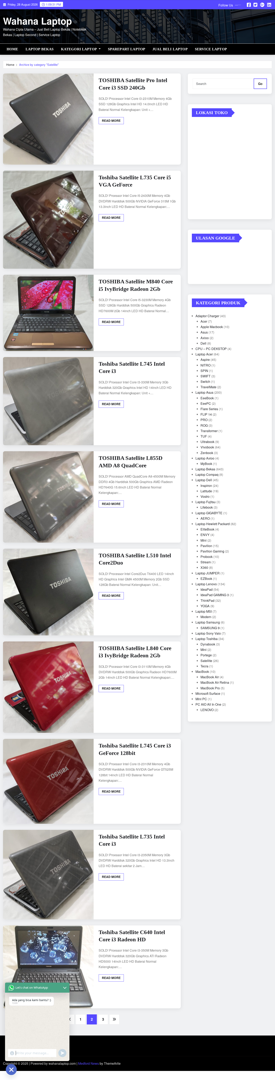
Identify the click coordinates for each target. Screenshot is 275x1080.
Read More (111, 120)
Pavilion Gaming (212, 551)
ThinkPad (207, 600)
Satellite (206, 660)
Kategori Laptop (79, 49)
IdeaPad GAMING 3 (215, 595)
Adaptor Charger (207, 316)
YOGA (205, 606)
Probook (207, 556)
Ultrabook (207, 441)
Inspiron (206, 485)
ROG (204, 425)
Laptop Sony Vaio (208, 633)
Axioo (205, 338)
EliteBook (207, 529)
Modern (206, 616)
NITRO (206, 365)
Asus (204, 332)
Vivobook (207, 447)
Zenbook (207, 452)
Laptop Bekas (40, 49)
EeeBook (207, 398)
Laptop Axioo (204, 458)
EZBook (206, 578)
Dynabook (208, 644)
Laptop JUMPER (207, 573)
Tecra (204, 666)
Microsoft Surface (207, 693)
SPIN (204, 370)
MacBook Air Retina (215, 682)
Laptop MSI (203, 611)
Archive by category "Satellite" (39, 64)
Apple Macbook (212, 326)
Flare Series (209, 409)
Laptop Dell (203, 480)
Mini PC (201, 699)
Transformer (209, 430)
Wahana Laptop (37, 20)
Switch (205, 381)
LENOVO (207, 709)
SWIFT (206, 376)
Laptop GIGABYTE (208, 513)
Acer (204, 321)
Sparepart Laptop (126, 49)
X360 (204, 567)
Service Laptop (211, 49)
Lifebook (207, 507)
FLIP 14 (206, 414)
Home (12, 49)
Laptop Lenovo (206, 584)
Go (260, 83)
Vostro (205, 496)
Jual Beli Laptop (170, 49)
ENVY (205, 534)
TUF (204, 436)
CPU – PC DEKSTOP (211, 348)
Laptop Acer (204, 354)
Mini (204, 540)
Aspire (205, 359)
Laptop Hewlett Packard (212, 523)
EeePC (206, 403)
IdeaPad (207, 589)
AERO (205, 518)
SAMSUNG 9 (210, 628)
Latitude (206, 491)
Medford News (88, 1063)
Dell (203, 343)
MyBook (206, 463)
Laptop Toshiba (206, 638)
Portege (206, 655)
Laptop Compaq (206, 474)
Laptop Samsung (207, 622)
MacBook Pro (210, 688)
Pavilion (206, 545)
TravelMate (208, 387)
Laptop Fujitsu (205, 502)
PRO (204, 419)
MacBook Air (210, 677)
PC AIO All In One (208, 704)
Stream (206, 562)
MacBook (202, 671)
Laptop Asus (204, 392)
